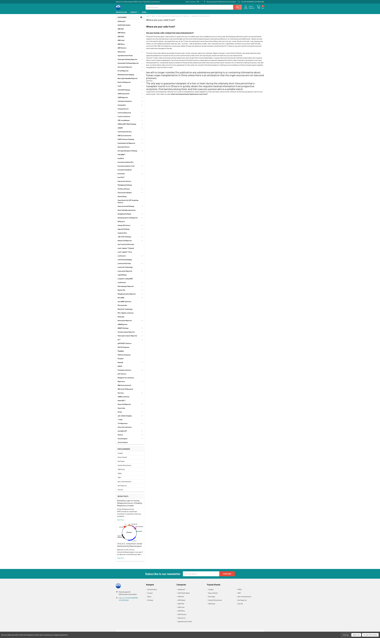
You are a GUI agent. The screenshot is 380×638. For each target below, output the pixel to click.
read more (120, 520)
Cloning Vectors (123, 109)
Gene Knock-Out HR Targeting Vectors (128, 201)
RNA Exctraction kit (124, 385)
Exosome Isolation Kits (125, 162)
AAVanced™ (122, 21)
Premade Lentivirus (124, 370)
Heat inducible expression (127, 210)
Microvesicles (122, 305)
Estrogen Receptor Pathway (127, 151)
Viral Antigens (122, 438)
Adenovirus (121, 52)
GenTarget (121, 461)
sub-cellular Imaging (125, 416)
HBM (119, 477)
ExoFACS (121, 158)
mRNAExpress (122, 324)
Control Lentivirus (124, 116)
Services (121, 393)
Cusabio (120, 453)
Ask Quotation (121, 12)
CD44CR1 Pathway (124, 90)
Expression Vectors (124, 181)
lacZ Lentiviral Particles (126, 244)
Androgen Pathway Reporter (127, 59)
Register (251, 8)
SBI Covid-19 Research (125, 389)
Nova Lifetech (122, 457)
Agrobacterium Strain (125, 55)
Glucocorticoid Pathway (126, 206)
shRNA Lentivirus (123, 397)
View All (120, 490)
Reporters (121, 381)
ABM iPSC (121, 36)
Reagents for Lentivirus (126, 378)
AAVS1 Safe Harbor (124, 25)
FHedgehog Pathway (125, 185)
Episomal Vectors (124, 147)
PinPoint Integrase (124, 355)
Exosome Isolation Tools (126, 166)
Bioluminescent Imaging (126, 74)
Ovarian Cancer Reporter (126, 332)
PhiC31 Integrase (123, 347)
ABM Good (121, 469)
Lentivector (122, 256)
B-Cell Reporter (123, 71)
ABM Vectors (122, 48)
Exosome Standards (125, 170)
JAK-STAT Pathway (124, 237)
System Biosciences (124, 465)
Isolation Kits (122, 233)
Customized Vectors (125, 132)
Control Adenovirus (124, 113)
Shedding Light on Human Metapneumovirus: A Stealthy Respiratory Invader (129, 503)
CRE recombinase (124, 120)
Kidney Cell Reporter (125, 240)
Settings (346, 635)
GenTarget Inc (122, 485)
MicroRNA (121, 298)
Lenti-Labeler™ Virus (125, 252)
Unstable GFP (122, 431)
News (144, 12)
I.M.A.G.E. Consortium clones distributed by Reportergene (129, 544)
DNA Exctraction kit (124, 135)
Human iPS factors (124, 225)
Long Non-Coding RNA (125, 279)
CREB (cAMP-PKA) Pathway (127, 124)
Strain (120, 412)
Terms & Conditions (134, 631)
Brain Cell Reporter (124, 82)
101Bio (120, 473)
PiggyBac (121, 351)
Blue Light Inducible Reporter (128, 78)
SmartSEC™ (122, 400)
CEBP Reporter (123, 97)
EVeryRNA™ (121, 154)
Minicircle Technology (125, 309)
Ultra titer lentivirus (125, 427)
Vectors (120, 435)
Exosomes (121, 173)
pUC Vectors (122, 374)
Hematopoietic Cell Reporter (128, 218)
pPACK (120, 366)
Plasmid (120, 362)
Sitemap (150, 600)
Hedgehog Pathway (124, 214)
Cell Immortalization (125, 101)
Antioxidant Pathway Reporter (128, 63)
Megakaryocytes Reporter (127, 294)
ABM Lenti (121, 40)
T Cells (120, 419)
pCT (119, 339)
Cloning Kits (122, 105)
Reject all (356, 635)
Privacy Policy (245, 631)
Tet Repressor (123, 423)
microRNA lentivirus (124, 301)
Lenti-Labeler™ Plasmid (126, 248)
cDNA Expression (123, 93)
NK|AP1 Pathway (123, 328)
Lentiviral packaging (125, 259)
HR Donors (121, 221)
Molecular (121, 317)
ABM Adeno (121, 33)
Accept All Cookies (370, 635)
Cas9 (119, 86)
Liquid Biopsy (122, 275)
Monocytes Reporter (125, 320)
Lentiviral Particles (124, 263)
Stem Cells (121, 408)
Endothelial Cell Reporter (126, 143)
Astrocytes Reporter (125, 67)
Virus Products (123, 442)
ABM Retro (121, 44)
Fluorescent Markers (125, 192)
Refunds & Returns (208, 631)
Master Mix (121, 290)
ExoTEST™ (121, 177)
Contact (133, 12)
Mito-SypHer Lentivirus (126, 313)
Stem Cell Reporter (124, 404)
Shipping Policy (171, 631)
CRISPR (120, 128)
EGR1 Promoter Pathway (126, 139)
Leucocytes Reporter (125, 271)
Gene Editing (122, 196)
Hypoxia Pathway (123, 229)
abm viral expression (124, 481)
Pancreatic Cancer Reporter (127, 336)
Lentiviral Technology (125, 267)
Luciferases (122, 282)
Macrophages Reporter (126, 286)
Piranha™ (121, 358)
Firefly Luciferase (124, 189)
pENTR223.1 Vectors (124, 343)
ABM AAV (121, 29)
